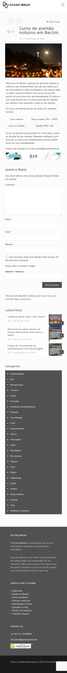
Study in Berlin (17, 494)
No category (16, 456)
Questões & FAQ (20, 607)
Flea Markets (16, 417)
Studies (13, 488)
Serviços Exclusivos (21, 600)
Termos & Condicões (22, 610)
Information (15, 439)
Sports (13, 483)
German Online (17, 428)
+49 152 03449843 (22, 633)
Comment (10, 184)
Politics (13, 472)
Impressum (17, 590)
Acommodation (17, 373)
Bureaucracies (16, 384)
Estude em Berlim (20, 594)
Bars (12, 379)
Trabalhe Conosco (20, 613)
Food (12, 423)
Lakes (13, 445)
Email (8, 231)
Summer (14, 499)
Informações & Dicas (22, 603)
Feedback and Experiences (22, 406)
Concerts (14, 390)
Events (13, 395)
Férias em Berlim (20, 597)
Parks (12, 466)
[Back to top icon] (60, 666)
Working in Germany (19, 510)
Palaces (13, 461)
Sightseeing (15, 477)
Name (8, 219)
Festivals (14, 412)
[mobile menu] (62, 4)
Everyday (14, 401)
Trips (12, 505)
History (13, 434)
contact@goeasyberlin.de (25, 639)
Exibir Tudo (54, 21)
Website (9, 244)
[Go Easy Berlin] (28, 5)
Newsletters (16, 450)
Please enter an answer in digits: (20, 265)
